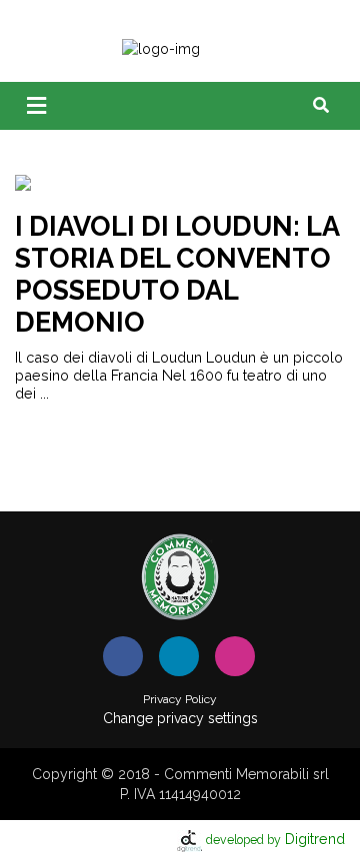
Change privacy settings (180, 718)
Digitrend (275, 838)
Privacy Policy (180, 699)
